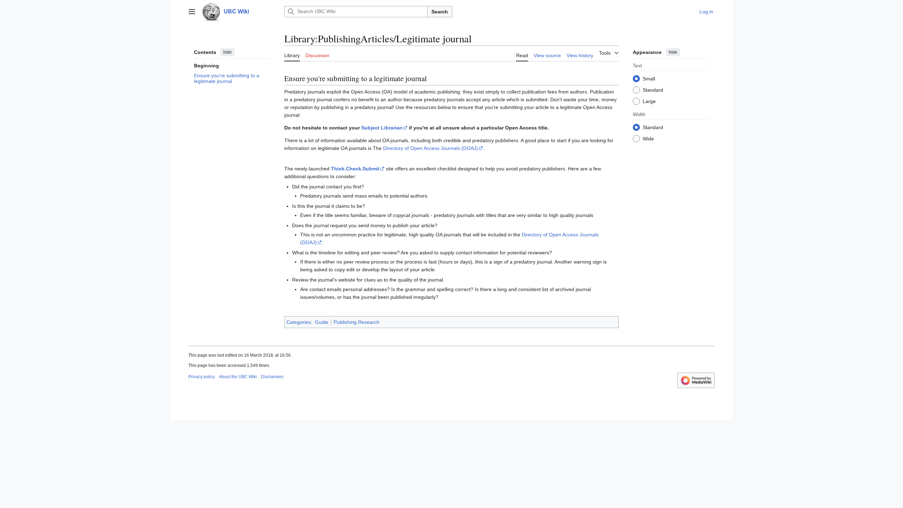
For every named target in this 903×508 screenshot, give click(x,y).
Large (649, 101)
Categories (298, 322)
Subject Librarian (381, 128)
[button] (192, 11)
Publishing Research (357, 322)
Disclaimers (272, 376)
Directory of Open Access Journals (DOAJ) (430, 148)
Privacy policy (201, 376)
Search (439, 11)
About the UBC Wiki (238, 376)
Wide (648, 138)
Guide (321, 322)
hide (227, 52)
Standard (653, 90)
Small (649, 78)
